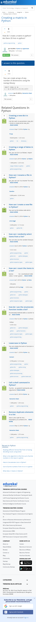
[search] (32, 7)
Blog (4, 555)
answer (7, 55)
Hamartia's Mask (27, 93)
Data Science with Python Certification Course (16, 501)
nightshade (25, 48)
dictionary (23, 141)
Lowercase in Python (18, 343)
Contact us (6, 552)
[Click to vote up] (4, 29)
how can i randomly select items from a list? (20, 235)
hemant (11, 357)
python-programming (9, 43)
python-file (19, 228)
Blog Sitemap (6, 564)
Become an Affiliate (24, 550)
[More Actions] (32, 55)
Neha (29, 280)
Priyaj (11, 134)
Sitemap (5, 561)
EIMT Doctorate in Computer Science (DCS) (15, 537)
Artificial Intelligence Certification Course (14, 504)
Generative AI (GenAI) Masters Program (14, 511)
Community (6, 558)
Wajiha (30, 159)
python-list (13, 256)
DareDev (11, 191)
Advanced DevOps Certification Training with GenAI (17, 495)
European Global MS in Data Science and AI (15, 534)
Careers (21, 544)
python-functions (14, 259)
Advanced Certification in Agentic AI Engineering (16, 492)
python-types (28, 262)
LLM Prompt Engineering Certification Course (16, 498)
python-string (22, 367)
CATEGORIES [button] (7, 580)
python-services (14, 376)
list (17, 141)
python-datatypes (23, 256)
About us (5, 544)
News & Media (7, 547)
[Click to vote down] (4, 32)
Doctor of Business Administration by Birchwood (17, 519)
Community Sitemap (9, 567)
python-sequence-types (16, 262)
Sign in (26, 617)
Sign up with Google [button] (15, 606)
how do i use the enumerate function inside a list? (21, 308)
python (20, 43)
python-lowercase (26, 376)
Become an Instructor (25, 547)
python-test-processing (16, 373)
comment (15, 55)
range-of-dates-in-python (16, 166)
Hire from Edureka (24, 555)
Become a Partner (24, 552)
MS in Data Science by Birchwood (12, 525)
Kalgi (21, 287)
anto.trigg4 (12, 221)
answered (10, 93)
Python (19, 48)
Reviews (5, 550)
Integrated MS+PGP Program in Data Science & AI (17, 522)
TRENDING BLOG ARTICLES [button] (12, 584)
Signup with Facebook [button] (16, 612)
